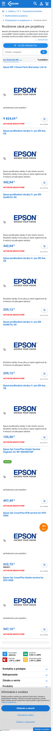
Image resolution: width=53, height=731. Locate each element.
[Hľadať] (35, 3)
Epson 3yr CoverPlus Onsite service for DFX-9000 (23, 579)
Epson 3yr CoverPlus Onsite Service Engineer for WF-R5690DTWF (21, 450)
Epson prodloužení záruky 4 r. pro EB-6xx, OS (24, 259)
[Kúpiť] (44, 119)
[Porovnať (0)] (4, 94)
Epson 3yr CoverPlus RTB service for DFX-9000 (25, 514)
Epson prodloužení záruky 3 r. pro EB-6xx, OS (24, 387)
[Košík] (47, 3)
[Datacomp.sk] (3, 11)
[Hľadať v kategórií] (43, 52)
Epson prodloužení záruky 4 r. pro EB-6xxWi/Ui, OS (22, 323)
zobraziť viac (43, 40)
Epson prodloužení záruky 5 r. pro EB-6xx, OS (24, 132)
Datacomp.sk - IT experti (13, 3)
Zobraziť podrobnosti (8, 702)
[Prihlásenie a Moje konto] (41, 3)
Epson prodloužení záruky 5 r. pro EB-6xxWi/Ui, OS (22, 196)
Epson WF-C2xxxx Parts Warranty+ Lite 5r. (25, 67)
